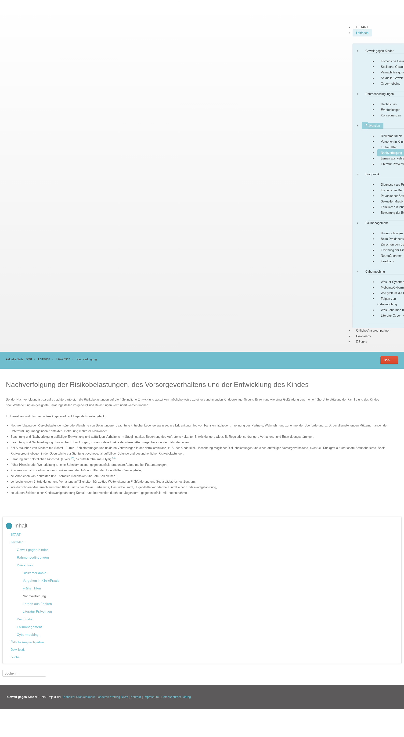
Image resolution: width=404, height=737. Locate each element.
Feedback (387, 261)
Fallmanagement (376, 223)
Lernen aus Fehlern (37, 604)
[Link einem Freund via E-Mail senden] (397, 394)
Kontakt (136, 697)
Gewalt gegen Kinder (379, 51)
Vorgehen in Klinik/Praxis (41, 580)
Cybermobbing (390, 83)
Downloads (363, 336)
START (16, 534)
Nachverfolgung (34, 596)
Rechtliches (389, 104)
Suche (15, 657)
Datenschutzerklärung (176, 697)
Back (387, 359)
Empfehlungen (390, 110)
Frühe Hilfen (389, 147)
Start (29, 359)
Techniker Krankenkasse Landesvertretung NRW (95, 697)
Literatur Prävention (37, 611)
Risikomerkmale (34, 573)
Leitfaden (362, 33)
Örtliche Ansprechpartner (373, 330)
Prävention (372, 125)
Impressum (152, 697)
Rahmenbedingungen (379, 94)
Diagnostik (372, 174)
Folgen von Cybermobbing (387, 301)
